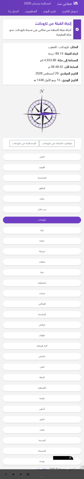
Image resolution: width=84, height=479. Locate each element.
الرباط (42, 377)
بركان (42, 199)
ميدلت (42, 293)
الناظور (42, 188)
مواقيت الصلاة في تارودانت (57, 143)
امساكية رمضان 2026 (37, 4)
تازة (42, 230)
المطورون (31, 11)
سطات (42, 262)
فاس (42, 367)
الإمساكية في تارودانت (24, 143)
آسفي (42, 409)
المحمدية (42, 178)
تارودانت (42, 220)
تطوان (42, 335)
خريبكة (42, 251)
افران (42, 430)
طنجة (42, 398)
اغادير (42, 157)
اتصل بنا (13, 11)
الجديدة (42, 440)
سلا (42, 272)
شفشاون (42, 283)
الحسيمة (42, 451)
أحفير (42, 419)
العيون (42, 167)
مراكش (42, 325)
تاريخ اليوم (49, 11)
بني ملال (42, 209)
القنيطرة (42, 388)
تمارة (42, 241)
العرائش (42, 304)
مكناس (42, 356)
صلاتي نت (65, 4)
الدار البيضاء (42, 346)
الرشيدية (42, 314)
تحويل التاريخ (70, 11)
